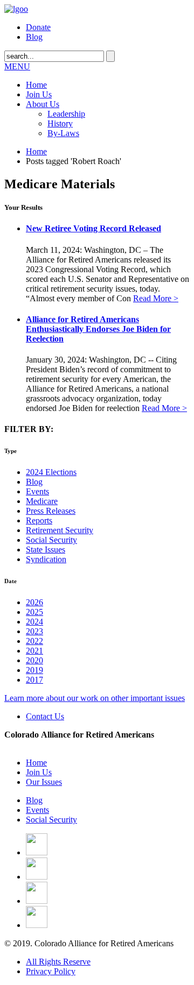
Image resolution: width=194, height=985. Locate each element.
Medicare (42, 501)
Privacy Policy (50, 971)
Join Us (39, 94)
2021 (34, 650)
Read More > (155, 298)
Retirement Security (59, 530)
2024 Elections (51, 472)
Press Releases (50, 510)
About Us (42, 104)
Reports (39, 520)
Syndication (46, 559)
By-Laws (63, 133)
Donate (38, 27)
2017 (34, 679)
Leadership (66, 113)
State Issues (45, 549)
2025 (34, 611)
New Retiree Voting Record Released (93, 228)
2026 (34, 602)
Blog (34, 36)
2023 (34, 631)
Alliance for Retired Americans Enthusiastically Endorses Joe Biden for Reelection (98, 329)
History (60, 123)
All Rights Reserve (58, 961)
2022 (34, 641)
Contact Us (45, 716)
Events (37, 491)
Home (36, 84)
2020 (34, 660)
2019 (34, 670)
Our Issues (44, 781)
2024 (34, 621)
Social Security (51, 539)
